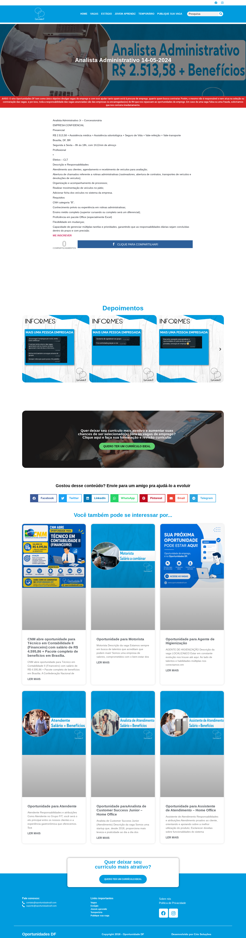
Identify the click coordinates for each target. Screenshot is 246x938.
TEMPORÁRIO (146, 13)
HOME (83, 13)
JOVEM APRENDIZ (125, 13)
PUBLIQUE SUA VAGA (169, 13)
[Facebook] (216, 2)
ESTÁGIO (106, 13)
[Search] (220, 14)
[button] (26, 349)
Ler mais (34, 679)
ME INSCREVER (62, 235)
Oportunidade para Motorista (120, 639)
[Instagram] (222, 2)
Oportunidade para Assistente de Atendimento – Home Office (191, 808)
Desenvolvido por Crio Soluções (191, 934)
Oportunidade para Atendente (52, 806)
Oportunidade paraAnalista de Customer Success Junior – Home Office (121, 810)
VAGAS (94, 13)
